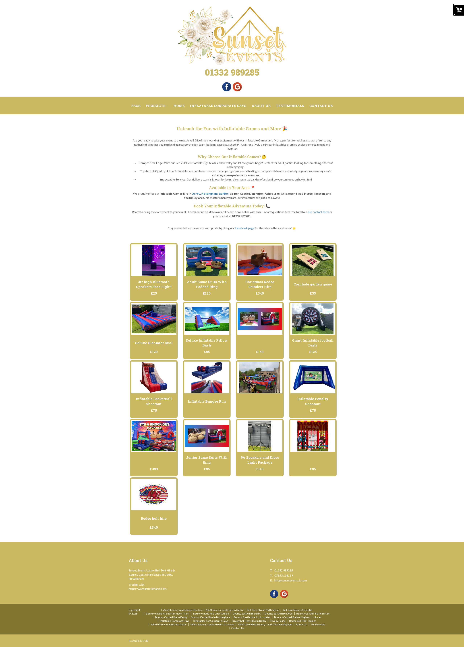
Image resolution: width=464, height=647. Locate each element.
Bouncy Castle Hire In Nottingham (210, 617)
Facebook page (244, 228)
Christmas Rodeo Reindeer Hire (259, 284)
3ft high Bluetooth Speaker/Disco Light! (153, 284)
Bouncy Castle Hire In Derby (171, 617)
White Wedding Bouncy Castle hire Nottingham (265, 624)
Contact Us (321, 105)
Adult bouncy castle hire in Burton (182, 610)
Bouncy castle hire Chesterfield (211, 613)
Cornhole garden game (313, 284)
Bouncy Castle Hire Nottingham (292, 617)
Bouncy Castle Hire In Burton (313, 613)
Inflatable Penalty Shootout (312, 401)
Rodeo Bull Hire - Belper (302, 621)
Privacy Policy (277, 621)
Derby (196, 193)
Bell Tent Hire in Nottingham (263, 610)
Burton (224, 193)
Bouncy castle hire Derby (247, 613)
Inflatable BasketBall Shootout (154, 401)
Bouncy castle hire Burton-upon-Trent (167, 613)
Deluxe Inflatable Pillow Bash (207, 342)
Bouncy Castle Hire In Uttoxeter (252, 617)
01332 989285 (232, 72)
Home (179, 105)
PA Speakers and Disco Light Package (260, 460)
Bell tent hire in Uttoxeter (297, 610)
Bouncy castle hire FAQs (279, 613)
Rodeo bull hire (154, 518)
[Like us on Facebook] (226, 86)
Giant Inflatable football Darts (313, 342)
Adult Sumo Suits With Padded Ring (207, 284)
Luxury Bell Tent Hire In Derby (249, 621)
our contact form (318, 212)
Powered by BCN (138, 640)
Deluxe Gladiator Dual (154, 342)
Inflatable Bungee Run (207, 401)
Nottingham (209, 193)
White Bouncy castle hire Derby (169, 624)
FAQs (135, 105)
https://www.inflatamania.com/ (148, 588)
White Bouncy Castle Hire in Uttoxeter (212, 624)
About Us (261, 105)
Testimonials (290, 105)
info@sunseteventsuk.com (290, 580)
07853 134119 (283, 575)
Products (156, 105)
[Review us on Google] (237, 86)
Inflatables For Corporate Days (210, 621)
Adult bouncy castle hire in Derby (224, 610)
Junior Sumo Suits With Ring (206, 460)
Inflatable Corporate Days (218, 105)
